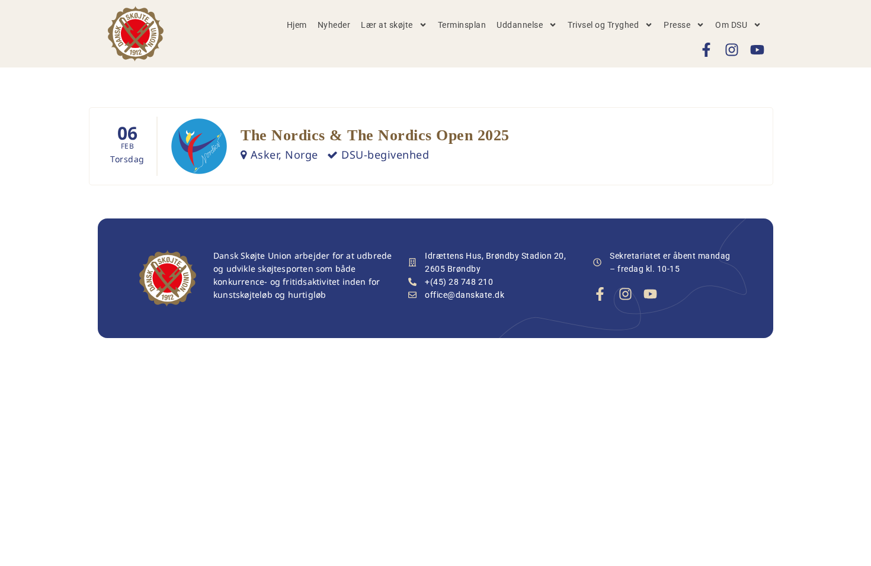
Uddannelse (520, 25)
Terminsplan (462, 25)
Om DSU (731, 25)
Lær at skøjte (387, 25)
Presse (677, 25)
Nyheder (334, 25)
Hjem (297, 25)
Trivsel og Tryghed (603, 25)
